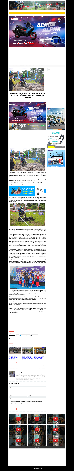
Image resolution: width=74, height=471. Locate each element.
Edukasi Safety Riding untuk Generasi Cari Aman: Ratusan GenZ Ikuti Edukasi (17, 367)
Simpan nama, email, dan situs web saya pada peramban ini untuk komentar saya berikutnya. (26, 401)
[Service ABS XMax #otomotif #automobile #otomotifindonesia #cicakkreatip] (56, 440)
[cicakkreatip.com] (37, 5)
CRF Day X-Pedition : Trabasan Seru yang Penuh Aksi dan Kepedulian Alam (37, 367)
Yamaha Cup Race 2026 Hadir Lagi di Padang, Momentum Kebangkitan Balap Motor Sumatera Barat (14, 357)
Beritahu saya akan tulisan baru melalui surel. (18, 406)
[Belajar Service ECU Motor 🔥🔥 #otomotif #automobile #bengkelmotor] (37, 419)
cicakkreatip (19, 372)
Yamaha (18, 362)
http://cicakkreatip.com (27, 372)
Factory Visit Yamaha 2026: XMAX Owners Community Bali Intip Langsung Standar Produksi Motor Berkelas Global (39, 357)
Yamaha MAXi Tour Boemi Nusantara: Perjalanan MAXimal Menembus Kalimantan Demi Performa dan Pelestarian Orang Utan (27, 357)
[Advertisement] (37, 55)
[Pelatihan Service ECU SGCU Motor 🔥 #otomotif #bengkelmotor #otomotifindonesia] (56, 419)
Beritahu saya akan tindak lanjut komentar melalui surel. (20, 403)
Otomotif (15, 362)
